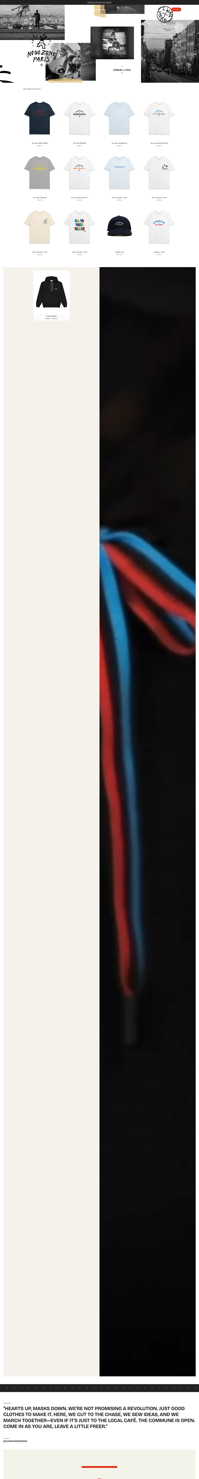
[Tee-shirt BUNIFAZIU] (80, 117)
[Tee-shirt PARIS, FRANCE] (40, 117)
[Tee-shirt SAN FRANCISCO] (159, 117)
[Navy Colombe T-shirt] (119, 172)
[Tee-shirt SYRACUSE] (40, 172)
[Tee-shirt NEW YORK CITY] (80, 172)
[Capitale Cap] (119, 226)
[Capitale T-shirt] (159, 226)
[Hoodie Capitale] (51, 292)
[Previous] (4, 2)
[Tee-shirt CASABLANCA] (119, 117)
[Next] (195, 2)
